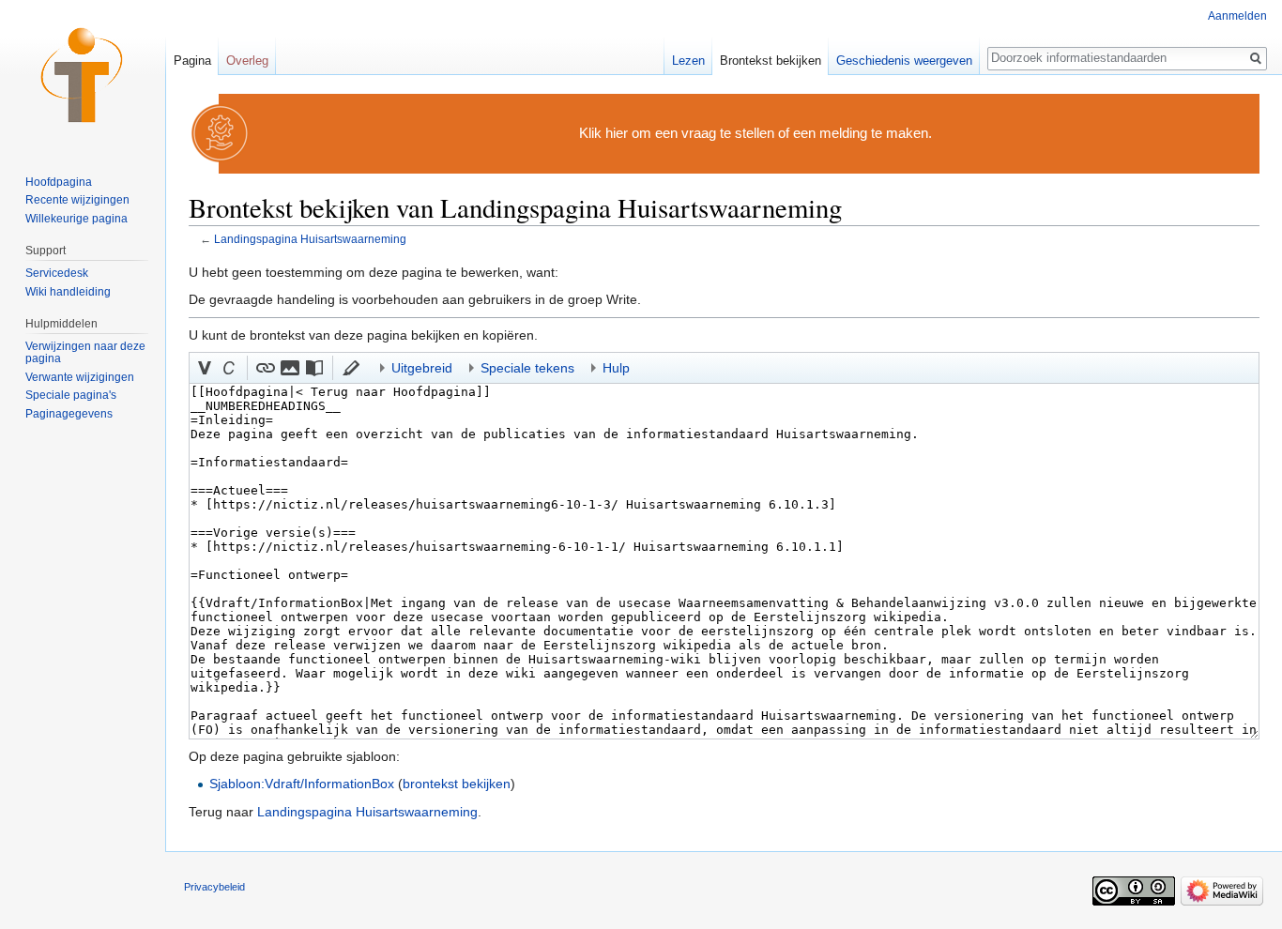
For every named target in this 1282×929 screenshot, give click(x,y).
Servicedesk (56, 273)
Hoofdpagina (58, 182)
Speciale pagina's (70, 395)
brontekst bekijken (457, 783)
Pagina (192, 60)
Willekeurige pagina (76, 218)
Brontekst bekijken (770, 60)
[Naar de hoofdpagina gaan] (83, 75)
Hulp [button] (616, 367)
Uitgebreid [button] (421, 367)
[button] (204, 367)
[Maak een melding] (221, 133)
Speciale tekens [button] (527, 367)
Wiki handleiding (68, 291)
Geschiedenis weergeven (904, 60)
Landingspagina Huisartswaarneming (310, 239)
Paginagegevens (69, 413)
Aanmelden (1237, 16)
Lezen (688, 60)
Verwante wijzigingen (79, 377)
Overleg (247, 60)
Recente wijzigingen (77, 199)
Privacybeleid (214, 886)
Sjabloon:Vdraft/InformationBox (301, 783)
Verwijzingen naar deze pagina (85, 353)
